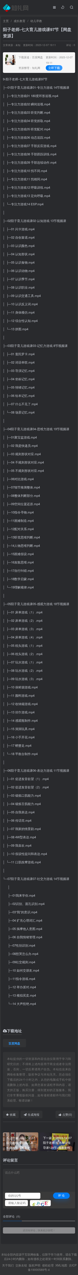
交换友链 (21, 1265)
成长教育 (19, 21)
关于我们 (8, 1265)
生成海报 (33, 1114)
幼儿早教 (36, 21)
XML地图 (61, 1265)
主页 (6, 21)
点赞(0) (67, 1114)
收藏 (13, 1114)
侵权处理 (48, 1265)
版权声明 (34, 1265)
